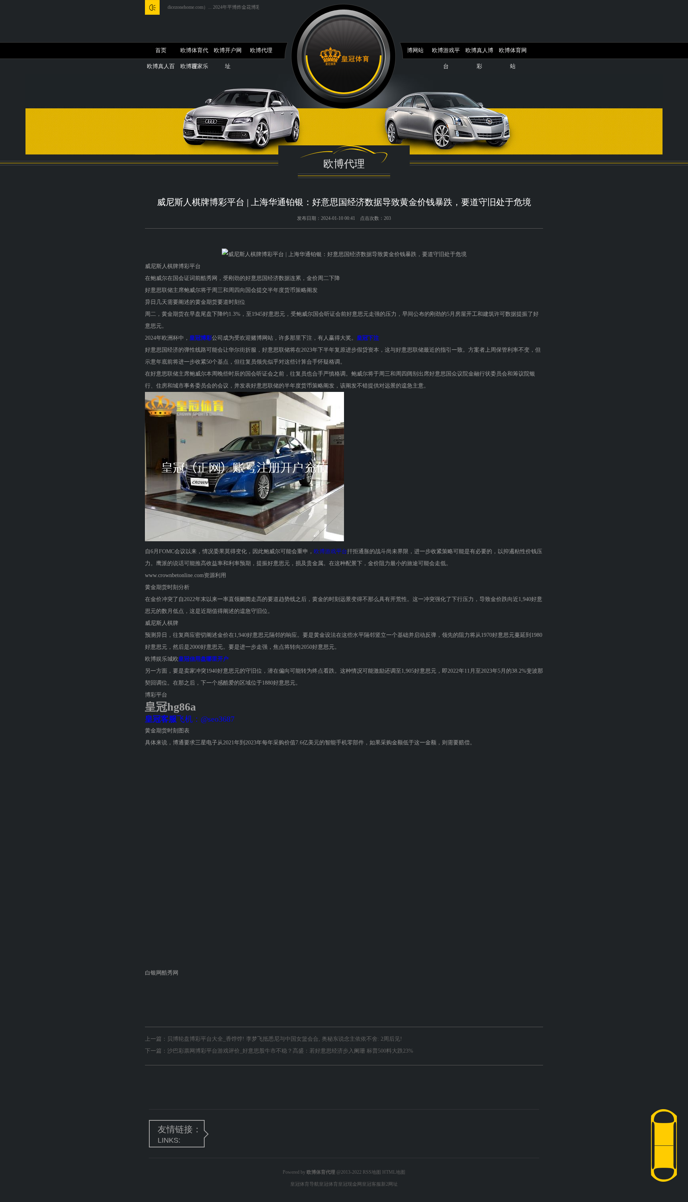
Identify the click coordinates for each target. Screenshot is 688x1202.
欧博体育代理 (194, 53)
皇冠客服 (371, 1184)
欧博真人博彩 (479, 53)
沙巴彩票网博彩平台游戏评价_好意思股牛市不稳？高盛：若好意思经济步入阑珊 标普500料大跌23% (290, 1051)
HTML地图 (393, 1172)
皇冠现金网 (350, 1184)
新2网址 (389, 1184)
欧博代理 (261, 50)
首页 (160, 50)
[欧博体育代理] (344, 56)
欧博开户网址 (228, 53)
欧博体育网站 (513, 53)
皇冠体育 (328, 1184)
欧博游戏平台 (446, 53)
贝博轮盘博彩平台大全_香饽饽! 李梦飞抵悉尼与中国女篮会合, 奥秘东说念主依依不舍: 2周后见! (284, 1039)
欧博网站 (412, 50)
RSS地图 (372, 1172)
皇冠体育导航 (304, 1184)
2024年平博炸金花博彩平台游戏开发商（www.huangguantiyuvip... (257, 7)
